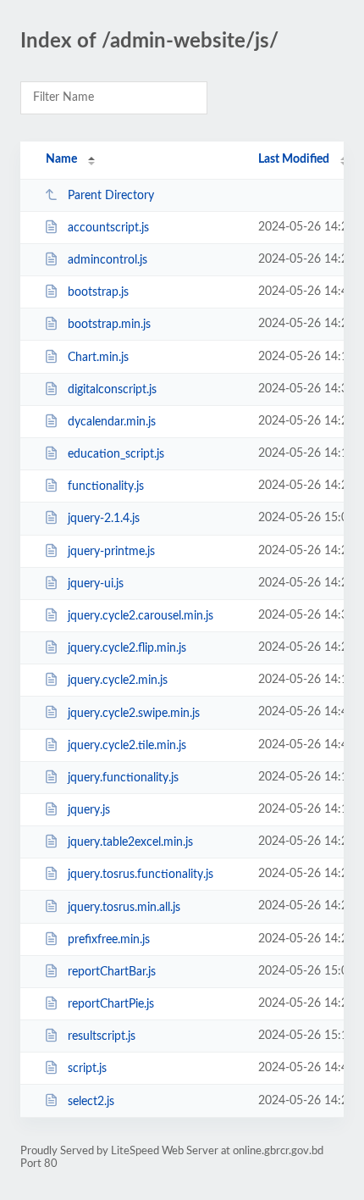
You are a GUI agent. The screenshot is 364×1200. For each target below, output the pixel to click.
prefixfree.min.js (109, 940)
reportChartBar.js (112, 972)
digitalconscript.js (112, 390)
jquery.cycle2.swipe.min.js (134, 713)
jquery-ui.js (96, 584)
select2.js (91, 1101)
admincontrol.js (107, 260)
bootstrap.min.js (109, 325)
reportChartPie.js (111, 1004)
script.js (87, 1069)
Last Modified (293, 159)
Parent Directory (111, 196)
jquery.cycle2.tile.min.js (127, 746)
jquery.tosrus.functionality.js (140, 875)
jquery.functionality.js (123, 778)
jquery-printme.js (111, 552)
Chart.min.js (98, 358)
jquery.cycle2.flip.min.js (127, 648)
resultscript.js (101, 1036)
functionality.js (106, 486)
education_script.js (116, 454)
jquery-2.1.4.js (104, 519)
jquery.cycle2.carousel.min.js (140, 616)
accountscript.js (108, 228)
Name (61, 159)
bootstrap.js (98, 292)
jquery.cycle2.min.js (118, 680)
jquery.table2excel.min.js (130, 842)
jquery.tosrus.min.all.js (124, 907)
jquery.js (89, 810)
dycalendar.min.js (112, 422)
